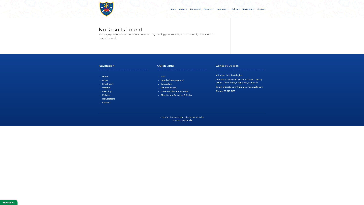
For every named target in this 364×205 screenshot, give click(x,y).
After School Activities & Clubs (176, 95)
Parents (207, 9)
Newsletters (248, 9)
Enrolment (195, 9)
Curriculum (166, 84)
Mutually (188, 120)
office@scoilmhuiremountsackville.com (243, 87)
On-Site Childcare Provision (175, 91)
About (182, 9)
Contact (261, 9)
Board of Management (172, 80)
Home (173, 9)
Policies (236, 9)
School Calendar (169, 87)
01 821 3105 (229, 91)
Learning (221, 9)
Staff (163, 76)
